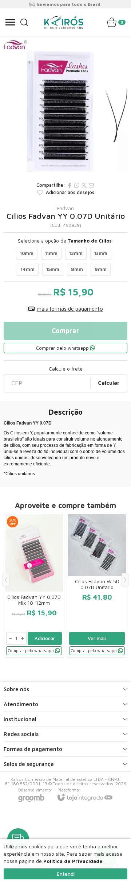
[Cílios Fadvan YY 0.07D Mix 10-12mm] (34, 585)
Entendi (66, 874)
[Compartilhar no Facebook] (69, 185)
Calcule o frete (66, 368)
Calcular (109, 383)
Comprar (65, 330)
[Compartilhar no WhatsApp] (76, 185)
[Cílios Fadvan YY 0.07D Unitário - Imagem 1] (65, 107)
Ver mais (97, 638)
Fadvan (65, 208)
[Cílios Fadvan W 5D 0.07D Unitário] (97, 585)
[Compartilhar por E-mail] (91, 185)
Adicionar (45, 638)
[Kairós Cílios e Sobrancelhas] (63, 22)
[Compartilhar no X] (84, 185)
